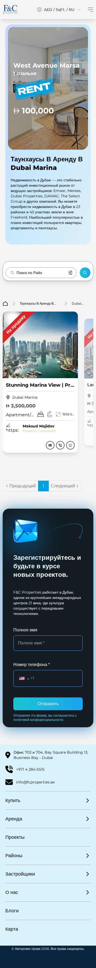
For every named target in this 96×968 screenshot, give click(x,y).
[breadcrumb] (5, 303)
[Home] (10, 9)
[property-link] (50, 445)
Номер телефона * (31, 664)
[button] (85, 272)
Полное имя (25, 629)
